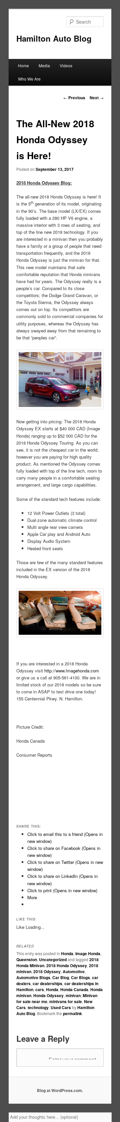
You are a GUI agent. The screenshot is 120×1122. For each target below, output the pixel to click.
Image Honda (87, 953)
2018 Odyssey (47, 971)
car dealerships (47, 983)
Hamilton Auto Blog (54, 38)
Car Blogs (80, 977)
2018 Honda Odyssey (66, 965)
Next (97, 98)
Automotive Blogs (33, 977)
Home (23, 65)
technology (38, 1007)
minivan (73, 995)
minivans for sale (65, 1001)
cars (39, 989)
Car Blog (60, 977)
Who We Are (29, 79)
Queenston (26, 959)
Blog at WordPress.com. (60, 1090)
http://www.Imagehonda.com (71, 670)
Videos (66, 65)
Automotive (74, 971)
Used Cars (61, 1007)
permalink (72, 1013)
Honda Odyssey (48, 995)
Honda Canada (74, 989)
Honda (67, 953)
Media (44, 65)
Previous (74, 98)
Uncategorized (53, 959)
